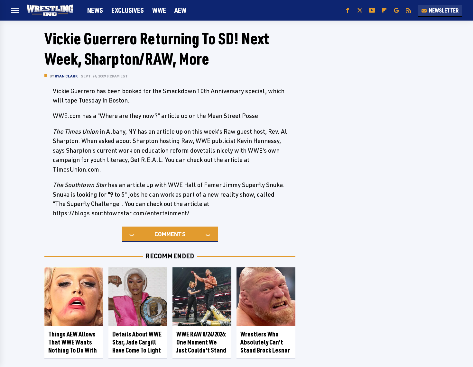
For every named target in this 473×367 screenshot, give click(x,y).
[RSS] (409, 10)
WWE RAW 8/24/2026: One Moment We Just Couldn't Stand (201, 342)
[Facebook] (347, 10)
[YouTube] (372, 10)
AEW (180, 10)
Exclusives (127, 10)
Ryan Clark (66, 76)
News (95, 10)
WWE (159, 10)
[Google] (396, 10)
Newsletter (444, 10)
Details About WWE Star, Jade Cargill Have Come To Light (137, 342)
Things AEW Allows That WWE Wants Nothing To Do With (72, 342)
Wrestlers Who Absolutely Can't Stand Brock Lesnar (265, 342)
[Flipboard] (384, 10)
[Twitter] (360, 10)
